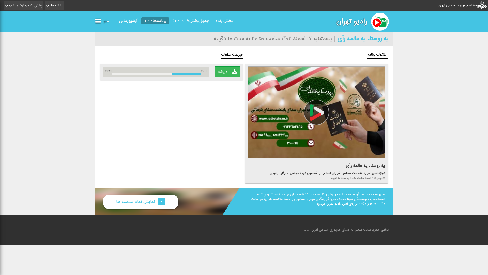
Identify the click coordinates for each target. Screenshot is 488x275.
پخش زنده (224, 20)
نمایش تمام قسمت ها (136, 201)
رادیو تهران (351, 22)
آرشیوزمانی (128, 20)
